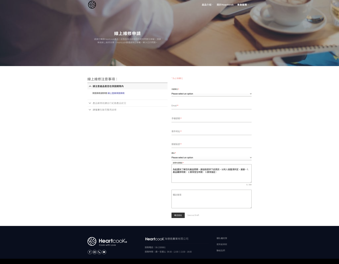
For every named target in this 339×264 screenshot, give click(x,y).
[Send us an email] (94, 252)
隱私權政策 (222, 238)
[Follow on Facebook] (90, 252)
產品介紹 (206, 4)
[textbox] (210, 93)
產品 (173, 153)
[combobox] (211, 93)
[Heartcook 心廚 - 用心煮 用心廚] (97, 4)
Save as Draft (193, 215)
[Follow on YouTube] (104, 252)
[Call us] (99, 252)
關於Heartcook (225, 4)
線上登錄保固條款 (116, 93)
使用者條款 (222, 244)
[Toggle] (90, 86)
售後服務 (242, 4)
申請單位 (175, 89)
